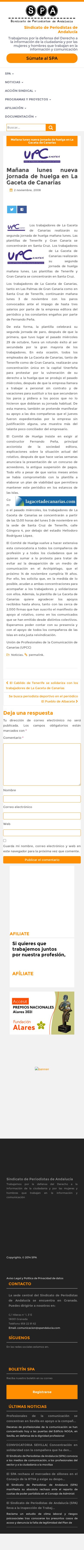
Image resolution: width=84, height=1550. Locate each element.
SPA (8, 73)
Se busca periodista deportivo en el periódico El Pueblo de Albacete (43, 698)
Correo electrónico (17, 807)
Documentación (19, 116)
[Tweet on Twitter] (12, 209)
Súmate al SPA (42, 58)
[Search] (51, 127)
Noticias (13, 82)
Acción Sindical (19, 91)
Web (6, 824)
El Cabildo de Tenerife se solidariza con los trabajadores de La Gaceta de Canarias (42, 685)
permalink (36, 654)
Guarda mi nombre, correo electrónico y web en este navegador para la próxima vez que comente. (42, 848)
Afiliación (14, 108)
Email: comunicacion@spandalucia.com (34, 1327)
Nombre (9, 790)
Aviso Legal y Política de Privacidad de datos (34, 1278)
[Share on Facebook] (22, 209)
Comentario (13, 738)
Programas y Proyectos (27, 99)
